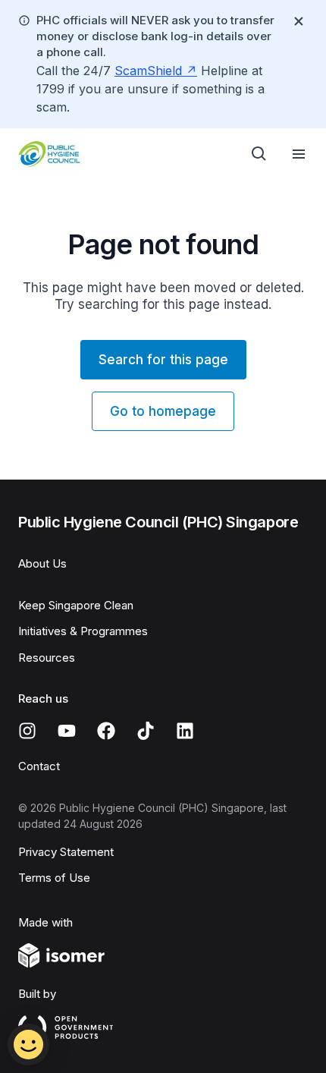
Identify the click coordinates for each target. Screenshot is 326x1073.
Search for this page (163, 359)
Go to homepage (163, 411)
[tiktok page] (145, 731)
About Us (42, 563)
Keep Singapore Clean (75, 605)
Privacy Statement (66, 852)
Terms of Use (54, 877)
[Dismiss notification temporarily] (299, 21)
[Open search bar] (259, 154)
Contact (39, 766)
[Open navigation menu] (299, 154)
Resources (46, 657)
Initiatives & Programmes (83, 631)
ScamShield (148, 70)
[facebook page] (106, 731)
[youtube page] (67, 731)
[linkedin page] (185, 731)
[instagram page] (27, 731)
